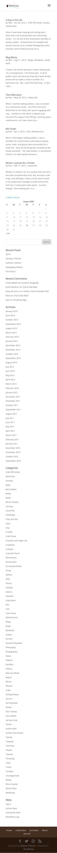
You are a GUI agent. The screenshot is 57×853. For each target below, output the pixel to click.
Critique (9, 549)
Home (9, 830)
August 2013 (11, 328)
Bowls (8, 497)
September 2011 (13, 409)
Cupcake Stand (13, 553)
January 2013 (12, 341)
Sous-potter (11, 715)
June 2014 (10, 315)
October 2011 (12, 405)
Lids (7, 609)
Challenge (10, 515)
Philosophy (11, 647)
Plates (8, 656)
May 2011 (10, 426)
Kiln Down (11, 128)
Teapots (9, 754)
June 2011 (10, 422)
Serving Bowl (12, 703)
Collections (20, 830)
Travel (8, 767)
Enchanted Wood (13, 566)
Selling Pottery (12, 694)
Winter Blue (11, 788)
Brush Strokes (12, 502)
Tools (8, 763)
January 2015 (12, 311)
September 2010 (13, 461)
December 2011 (13, 396)
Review (9, 686)
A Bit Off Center (35, 22)
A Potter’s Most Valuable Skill (35, 291)
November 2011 (13, 401)
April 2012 (10, 379)
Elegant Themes (28, 845)
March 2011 (11, 435)
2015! (8, 254)
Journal (27, 833)
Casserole (10, 510)
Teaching (10, 745)
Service (9, 698)
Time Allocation (14, 94)
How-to (9, 592)
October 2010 (12, 456)
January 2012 (12, 392)
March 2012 (11, 384)
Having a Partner (13, 258)
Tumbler (10, 771)
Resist (8, 681)
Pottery (9, 668)
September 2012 (13, 358)
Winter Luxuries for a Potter (20, 162)
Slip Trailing (11, 711)
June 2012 (10, 371)
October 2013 (12, 319)
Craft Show (11, 536)
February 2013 (12, 336)
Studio (46, 22)
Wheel (8, 780)
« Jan (8, 233)
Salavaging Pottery (14, 267)
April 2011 (10, 431)
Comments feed (13, 812)
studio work (11, 26)
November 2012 (13, 349)
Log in (8, 804)
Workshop (10, 792)
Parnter (9, 638)
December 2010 (13, 448)
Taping (9, 737)
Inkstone (10, 596)
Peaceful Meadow (14, 643)
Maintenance (38, 131)
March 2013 (11, 332)
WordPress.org (12, 817)
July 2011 (10, 418)
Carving (9, 506)
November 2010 (13, 452)
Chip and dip (12, 519)
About (45, 830)
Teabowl (9, 741)
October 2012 (12, 354)
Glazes (9, 583)
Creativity (10, 544)
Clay (8, 527)
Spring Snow (11, 720)
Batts (8, 485)
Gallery (9, 574)
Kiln (28, 131)
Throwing (10, 758)
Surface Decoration (14, 733)
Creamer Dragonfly (30, 282)
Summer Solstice (13, 262)
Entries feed (11, 808)
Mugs (30, 60)
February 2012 (12, 388)
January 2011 (12, 443)
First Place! (11, 271)
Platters (9, 660)
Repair (9, 677)
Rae (10, 22)
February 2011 (12, 439)
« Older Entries (13, 197)
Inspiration (11, 600)
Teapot (9, 750)
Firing (8, 570)
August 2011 (11, 413)
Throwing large (20, 300)
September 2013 (13, 324)
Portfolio (9, 664)
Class (8, 523)
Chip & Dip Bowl (29, 287)
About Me (32, 97)
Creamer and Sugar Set (16, 540)
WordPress (28, 849)
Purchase (34, 830)
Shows (9, 707)
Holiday (9, 587)
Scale (8, 690)
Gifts (8, 579)
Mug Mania (11, 57)
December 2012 (13, 345)
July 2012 (10, 366)
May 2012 (10, 375)
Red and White (12, 673)
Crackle (9, 532)
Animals (9, 480)
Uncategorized (12, 775)
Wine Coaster (12, 784)
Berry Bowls (11, 489)
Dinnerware (11, 557)
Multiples (38, 60)
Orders (9, 634)
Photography (11, 651)
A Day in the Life (14, 20)
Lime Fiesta (11, 613)
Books (8, 493)
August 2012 (11, 362)
